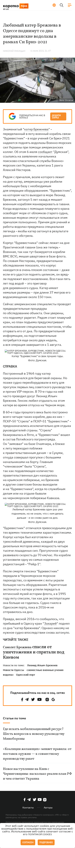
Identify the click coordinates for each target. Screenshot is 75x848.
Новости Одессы (13, 670)
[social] (22, 699)
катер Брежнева (36, 129)
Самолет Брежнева (17, 647)
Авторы (48, 807)
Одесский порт (25, 674)
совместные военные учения (45, 670)
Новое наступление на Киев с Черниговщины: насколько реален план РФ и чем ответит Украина (37, 774)
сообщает (45, 152)
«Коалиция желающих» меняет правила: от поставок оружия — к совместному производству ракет (37, 754)
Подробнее (46, 842)
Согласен (27, 842)
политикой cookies (40, 834)
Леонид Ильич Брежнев (42, 665)
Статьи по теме (14, 718)
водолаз (8, 674)
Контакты (28, 807)
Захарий (50, 623)
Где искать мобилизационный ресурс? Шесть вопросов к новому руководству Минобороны (33, 734)
